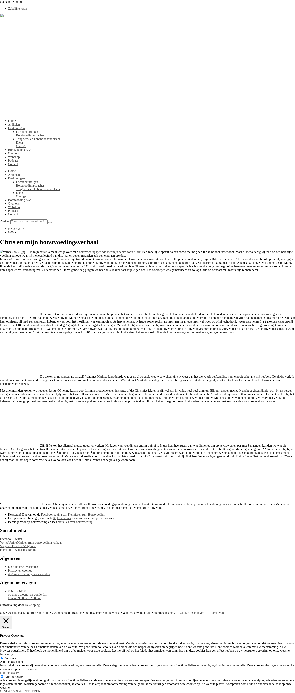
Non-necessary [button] (9, 672)
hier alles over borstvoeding (75, 522)
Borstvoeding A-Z (19, 149)
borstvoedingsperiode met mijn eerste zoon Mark (110, 252)
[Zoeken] (50, 222)
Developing (32, 605)
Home (12, 120)
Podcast (13, 160)
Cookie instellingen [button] (192, 612)
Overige (21, 146)
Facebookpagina (51, 514)
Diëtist (20, 142)
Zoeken (5, 221)
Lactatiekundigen (27, 131)
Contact (13, 164)
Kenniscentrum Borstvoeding (86, 514)
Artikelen (14, 124)
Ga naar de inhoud (11, 1)
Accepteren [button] (216, 612)
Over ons (14, 153)
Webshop (14, 157)
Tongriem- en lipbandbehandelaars (38, 139)
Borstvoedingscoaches (30, 135)
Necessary (11, 658)
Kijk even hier (62, 518)
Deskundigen (16, 128)
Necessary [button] (6, 654)
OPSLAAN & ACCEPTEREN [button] (20, 691)
